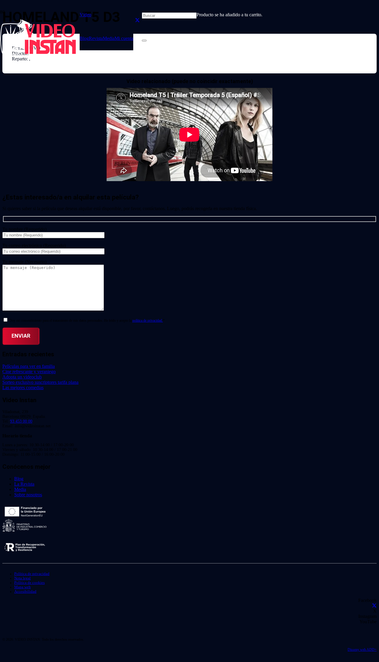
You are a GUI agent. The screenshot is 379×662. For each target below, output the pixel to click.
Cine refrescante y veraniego (29, 371)
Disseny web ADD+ (362, 649)
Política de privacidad (31, 574)
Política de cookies (29, 583)
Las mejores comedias (23, 387)
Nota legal (22, 578)
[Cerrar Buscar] (144, 40)
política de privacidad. (147, 320)
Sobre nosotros (28, 494)
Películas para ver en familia (28, 366)
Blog (18, 478)
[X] (137, 20)
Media (20, 489)
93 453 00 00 (21, 421)
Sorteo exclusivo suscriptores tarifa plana (40, 382)
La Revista (24, 484)
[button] (88, 14)
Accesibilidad (25, 591)
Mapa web (22, 587)
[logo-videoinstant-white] (38, 53)
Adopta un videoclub (22, 376)
